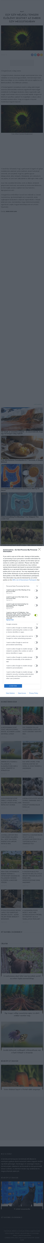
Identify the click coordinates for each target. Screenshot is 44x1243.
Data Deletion (10, 693)
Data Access (22, 693)
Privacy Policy (33, 693)
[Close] (40, 550)
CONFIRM (13, 686)
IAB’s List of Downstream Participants (24, 580)
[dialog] (22, 621)
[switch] (36, 591)
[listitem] (22, 586)
